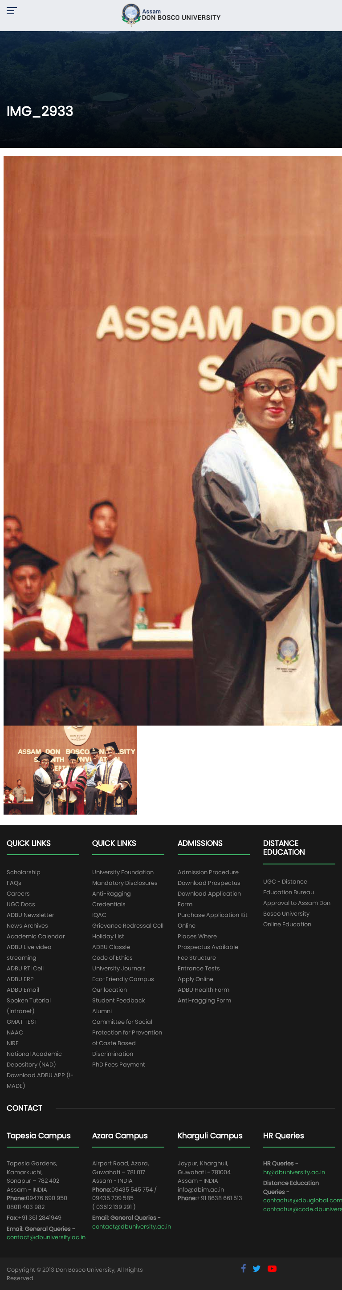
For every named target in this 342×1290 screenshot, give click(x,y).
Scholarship (24, 872)
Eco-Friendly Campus (123, 979)
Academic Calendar (36, 936)
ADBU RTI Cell (25, 968)
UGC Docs (21, 904)
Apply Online (195, 979)
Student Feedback (118, 1000)
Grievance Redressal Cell (127, 925)
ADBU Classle (111, 947)
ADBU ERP (20, 979)
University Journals (119, 968)
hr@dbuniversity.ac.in (294, 1172)
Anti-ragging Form (204, 1000)
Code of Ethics (112, 957)
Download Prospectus (209, 883)
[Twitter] (257, 1268)
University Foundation (123, 872)
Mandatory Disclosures (125, 883)
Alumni (102, 1011)
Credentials (109, 904)
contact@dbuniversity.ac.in (46, 1237)
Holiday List (108, 936)
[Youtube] (272, 1268)
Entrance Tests (199, 968)
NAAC (15, 1032)
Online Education (287, 924)
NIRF (13, 1043)
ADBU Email (23, 990)
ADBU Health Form (203, 990)
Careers (18, 893)
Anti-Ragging (111, 893)
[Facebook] (244, 1268)
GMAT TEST (22, 1022)
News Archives (27, 925)
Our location (109, 990)
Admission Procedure (208, 872)
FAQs (14, 883)
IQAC (99, 915)
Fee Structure (197, 957)
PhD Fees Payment (118, 1064)
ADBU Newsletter (30, 915)
